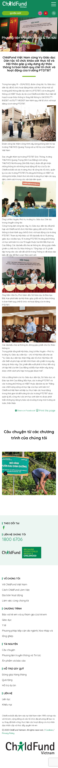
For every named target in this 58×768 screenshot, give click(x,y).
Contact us (29, 699)
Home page (29, 608)
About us (29, 584)
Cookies (49, 730)
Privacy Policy (8, 733)
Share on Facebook (26, 410)
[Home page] (25, 4)
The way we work (29, 590)
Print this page (46, 410)
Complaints (29, 704)
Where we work (29, 595)
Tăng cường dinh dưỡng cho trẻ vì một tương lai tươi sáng (29, 473)
